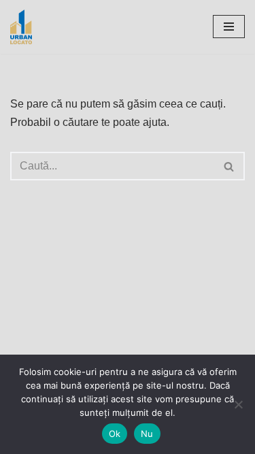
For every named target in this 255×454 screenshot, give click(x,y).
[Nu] (238, 404)
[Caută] (229, 166)
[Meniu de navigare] (229, 26)
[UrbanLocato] (24, 27)
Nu (147, 433)
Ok (115, 433)
